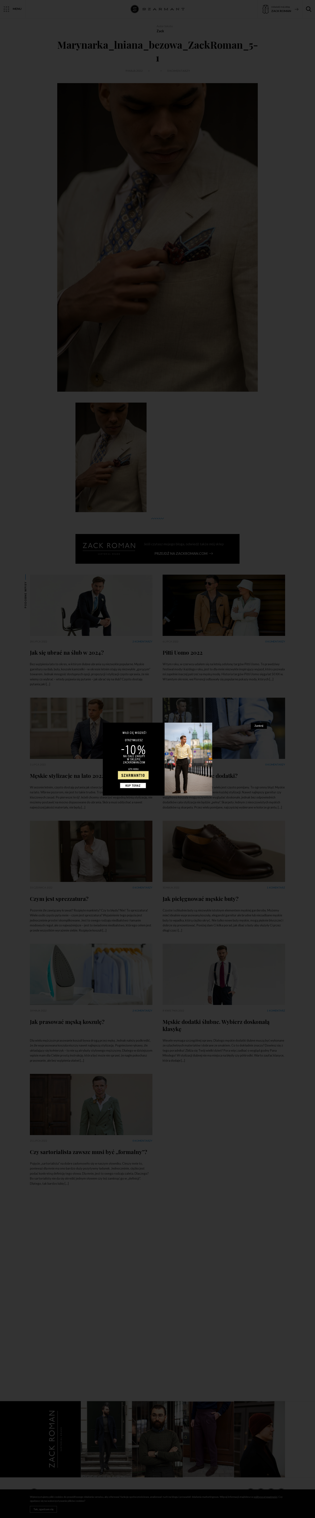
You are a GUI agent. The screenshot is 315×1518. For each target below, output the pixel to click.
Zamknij (258, 725)
